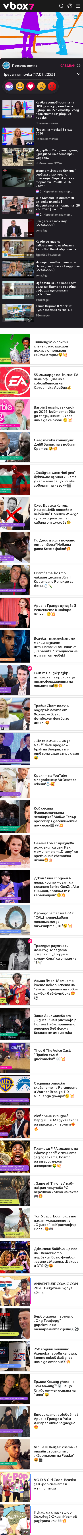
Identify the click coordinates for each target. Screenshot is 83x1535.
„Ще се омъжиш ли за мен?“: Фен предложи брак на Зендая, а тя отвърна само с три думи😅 (56, 749)
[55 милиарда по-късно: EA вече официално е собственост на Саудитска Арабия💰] (15, 382)
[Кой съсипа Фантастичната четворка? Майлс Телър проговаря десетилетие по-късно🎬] (15, 816)
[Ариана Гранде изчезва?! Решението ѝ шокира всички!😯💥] (15, 613)
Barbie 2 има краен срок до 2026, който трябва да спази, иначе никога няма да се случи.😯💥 (54, 413)
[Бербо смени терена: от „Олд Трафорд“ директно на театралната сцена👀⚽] (15, 1323)
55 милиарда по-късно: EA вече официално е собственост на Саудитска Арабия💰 (56, 380)
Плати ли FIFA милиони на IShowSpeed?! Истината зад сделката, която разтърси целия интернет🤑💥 (56, 1156)
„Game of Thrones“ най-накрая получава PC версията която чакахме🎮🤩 (56, 1189)
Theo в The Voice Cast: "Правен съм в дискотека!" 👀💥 (52, 1054)
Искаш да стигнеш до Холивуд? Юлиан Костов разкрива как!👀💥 (55, 1516)
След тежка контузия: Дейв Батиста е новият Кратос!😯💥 (55, 444)
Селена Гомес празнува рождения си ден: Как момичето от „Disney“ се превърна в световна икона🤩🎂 (56, 851)
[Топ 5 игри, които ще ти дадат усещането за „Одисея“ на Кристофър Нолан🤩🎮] (15, 1223)
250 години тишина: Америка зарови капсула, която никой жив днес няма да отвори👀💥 (55, 1355)
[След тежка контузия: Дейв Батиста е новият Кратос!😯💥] (15, 447)
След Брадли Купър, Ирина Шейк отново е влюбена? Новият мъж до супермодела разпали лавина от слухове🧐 (56, 513)
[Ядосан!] (52, 86)
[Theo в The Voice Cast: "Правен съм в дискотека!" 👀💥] (15, 1058)
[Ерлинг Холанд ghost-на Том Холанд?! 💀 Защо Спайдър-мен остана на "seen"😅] (15, 1389)
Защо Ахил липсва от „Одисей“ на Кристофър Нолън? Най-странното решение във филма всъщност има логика (55, 1024)
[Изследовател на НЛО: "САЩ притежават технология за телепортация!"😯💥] (15, 920)
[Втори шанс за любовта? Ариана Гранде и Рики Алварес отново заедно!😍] (15, 1421)
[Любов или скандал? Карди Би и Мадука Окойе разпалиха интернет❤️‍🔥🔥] (15, 1123)
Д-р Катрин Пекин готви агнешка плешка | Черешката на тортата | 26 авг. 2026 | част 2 (58, 203)
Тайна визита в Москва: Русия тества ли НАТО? (54, 308)
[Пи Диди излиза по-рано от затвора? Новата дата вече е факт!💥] (15, 547)
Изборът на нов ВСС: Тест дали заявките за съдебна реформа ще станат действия (56, 288)
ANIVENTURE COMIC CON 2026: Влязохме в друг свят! (56, 1287)
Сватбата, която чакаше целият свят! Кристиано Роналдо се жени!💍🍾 (53, 579)
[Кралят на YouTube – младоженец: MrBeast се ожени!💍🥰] (15, 783)
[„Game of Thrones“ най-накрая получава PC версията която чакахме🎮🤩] (15, 1191)
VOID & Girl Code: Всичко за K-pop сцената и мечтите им (55, 1483)
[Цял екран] (75, 53)
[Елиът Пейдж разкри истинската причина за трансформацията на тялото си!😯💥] (15, 680)
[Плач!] (41, 86)
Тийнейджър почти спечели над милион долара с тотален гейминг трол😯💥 (51, 348)
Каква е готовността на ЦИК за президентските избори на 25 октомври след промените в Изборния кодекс (57, 109)
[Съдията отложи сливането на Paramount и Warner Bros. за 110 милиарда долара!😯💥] (15, 1090)
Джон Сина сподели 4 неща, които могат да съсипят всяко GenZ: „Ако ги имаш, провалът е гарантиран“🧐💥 (56, 886)
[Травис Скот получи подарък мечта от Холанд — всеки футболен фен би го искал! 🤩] (15, 714)
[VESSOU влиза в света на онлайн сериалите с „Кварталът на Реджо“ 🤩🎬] (15, 1454)
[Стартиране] (7, 53)
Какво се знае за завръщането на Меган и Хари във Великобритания (56, 245)
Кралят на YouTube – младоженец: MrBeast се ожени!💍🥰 (55, 779)
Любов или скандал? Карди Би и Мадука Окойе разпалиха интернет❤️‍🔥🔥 (56, 1122)
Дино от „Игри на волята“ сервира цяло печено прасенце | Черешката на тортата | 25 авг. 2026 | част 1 (56, 178)
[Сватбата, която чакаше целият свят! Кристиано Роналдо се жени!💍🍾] (15, 580)
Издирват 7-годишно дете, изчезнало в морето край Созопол (57, 153)
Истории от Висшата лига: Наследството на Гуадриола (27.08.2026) (58, 266)
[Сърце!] (30, 86)
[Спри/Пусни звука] (17, 53)
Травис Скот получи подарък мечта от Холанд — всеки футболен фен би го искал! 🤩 (51, 714)
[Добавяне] (74, 29)
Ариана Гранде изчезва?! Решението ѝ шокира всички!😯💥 (55, 609)
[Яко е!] (9, 86)
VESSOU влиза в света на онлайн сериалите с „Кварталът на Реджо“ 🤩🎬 (55, 1453)
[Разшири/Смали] (64, 53)
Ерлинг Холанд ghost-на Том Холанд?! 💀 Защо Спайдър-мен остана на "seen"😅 (55, 1388)
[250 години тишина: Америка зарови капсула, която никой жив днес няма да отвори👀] (15, 1356)
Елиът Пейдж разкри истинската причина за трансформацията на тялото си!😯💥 (54, 679)
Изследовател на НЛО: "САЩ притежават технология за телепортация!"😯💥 (54, 919)
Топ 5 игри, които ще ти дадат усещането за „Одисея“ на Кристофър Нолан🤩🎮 (55, 1222)
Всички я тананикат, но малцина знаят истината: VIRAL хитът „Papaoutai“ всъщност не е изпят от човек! (56, 646)
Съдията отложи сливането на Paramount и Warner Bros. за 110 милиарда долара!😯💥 (55, 1089)
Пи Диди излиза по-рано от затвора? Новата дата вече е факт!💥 (54, 544)
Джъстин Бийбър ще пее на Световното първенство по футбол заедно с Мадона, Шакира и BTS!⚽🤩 (56, 1257)
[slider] (4, 47)
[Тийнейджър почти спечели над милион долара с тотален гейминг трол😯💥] (15, 349)
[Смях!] (20, 86)
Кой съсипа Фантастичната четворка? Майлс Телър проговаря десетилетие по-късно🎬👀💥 (55, 816)
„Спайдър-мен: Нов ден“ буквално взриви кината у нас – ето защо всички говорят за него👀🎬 (55, 478)
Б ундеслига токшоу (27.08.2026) (51, 223)
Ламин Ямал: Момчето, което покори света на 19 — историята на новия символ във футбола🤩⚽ (56, 989)
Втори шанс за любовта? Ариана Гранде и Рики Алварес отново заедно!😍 (56, 1420)
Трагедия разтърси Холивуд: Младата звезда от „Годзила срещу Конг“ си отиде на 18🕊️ (55, 954)
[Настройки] (74, 19)
